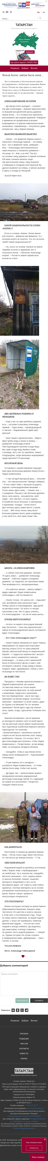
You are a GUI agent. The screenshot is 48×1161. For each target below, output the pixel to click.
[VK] (3, 12)
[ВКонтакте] (13, 1010)
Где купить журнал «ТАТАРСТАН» (23, 62)
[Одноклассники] (18, 1010)
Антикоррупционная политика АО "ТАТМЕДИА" (24, 1116)
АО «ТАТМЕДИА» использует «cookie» (24, 1121)
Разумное (15, 68)
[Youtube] (7, 12)
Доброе (25, 68)
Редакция (24, 1038)
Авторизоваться (22, 1000)
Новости (24, 1053)
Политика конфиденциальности (24, 1128)
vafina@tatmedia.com (37, 1119)
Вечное (34, 68)
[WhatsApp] (22, 1010)
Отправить (39, 1001)
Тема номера (38, 1157)
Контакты (24, 1048)
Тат (44, 12)
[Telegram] (10, 12)
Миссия (24, 1043)
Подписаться (34, 1148)
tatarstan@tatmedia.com (35, 1108)
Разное (24, 1058)
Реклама (24, 1033)
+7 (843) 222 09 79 (31, 1105)
